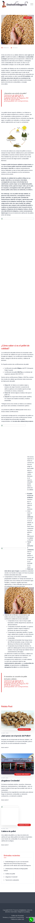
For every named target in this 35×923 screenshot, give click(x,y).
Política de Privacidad (17, 915)
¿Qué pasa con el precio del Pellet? (16, 736)
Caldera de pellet (8, 831)
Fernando (15, 47)
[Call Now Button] (31, 919)
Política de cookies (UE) (17, 919)
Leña (23, 774)
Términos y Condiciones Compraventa (13, 917)
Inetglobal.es (22, 910)
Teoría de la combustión (12, 880)
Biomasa (22, 729)
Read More (4, 747)
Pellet (28, 17)
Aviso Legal (29, 917)
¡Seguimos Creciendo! (10, 781)
